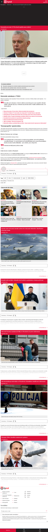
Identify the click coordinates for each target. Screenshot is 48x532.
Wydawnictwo (16, 495)
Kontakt (15, 500)
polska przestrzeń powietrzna (35, 157)
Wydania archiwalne (6, 500)
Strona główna (3, 4)
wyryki (24, 178)
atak (5, 178)
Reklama (15, 502)
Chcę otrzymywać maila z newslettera (10, 514)
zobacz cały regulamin (6, 520)
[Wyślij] (46, 511)
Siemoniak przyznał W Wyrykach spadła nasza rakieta (22, 4)
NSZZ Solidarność (45, 2)
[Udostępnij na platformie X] (15, 173)
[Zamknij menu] (2, 2)
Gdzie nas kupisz (5, 498)
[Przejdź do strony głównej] (8, 2)
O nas (15, 492)
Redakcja (15, 498)
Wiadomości (9, 4)
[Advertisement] (24, 16)
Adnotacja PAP (5, 502)
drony (10, 178)
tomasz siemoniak (16, 178)
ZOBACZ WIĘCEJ (31, 178)
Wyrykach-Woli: (13, 163)
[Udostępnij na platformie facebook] (13, 173)
